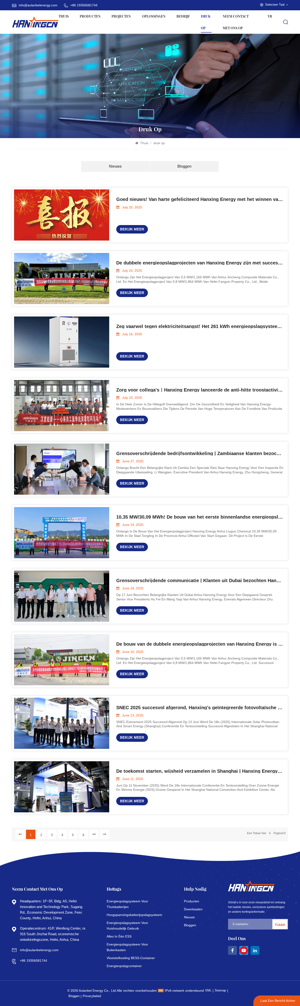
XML (208, 990)
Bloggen (184, 166)
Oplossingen (153, 16)
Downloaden (193, 909)
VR (270, 16)
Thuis (64, 16)
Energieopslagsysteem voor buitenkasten (127, 947)
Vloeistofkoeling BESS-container (131, 958)
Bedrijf (183, 16)
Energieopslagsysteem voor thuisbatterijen (127, 904)
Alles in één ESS (119, 936)
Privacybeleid (92, 996)
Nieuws (115, 166)
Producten (90, 16)
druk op (205, 22)
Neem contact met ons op (236, 22)
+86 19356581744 (84, 5)
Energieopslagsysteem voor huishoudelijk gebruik (127, 925)
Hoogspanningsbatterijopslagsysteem (131, 915)
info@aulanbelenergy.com (38, 5)
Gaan (280, 924)
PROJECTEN (121, 16)
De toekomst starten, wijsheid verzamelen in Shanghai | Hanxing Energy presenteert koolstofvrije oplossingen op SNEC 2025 (200, 771)
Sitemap (220, 990)
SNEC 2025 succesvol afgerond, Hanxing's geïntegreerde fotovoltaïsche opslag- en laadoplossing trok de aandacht (200, 707)
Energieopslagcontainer (124, 966)
